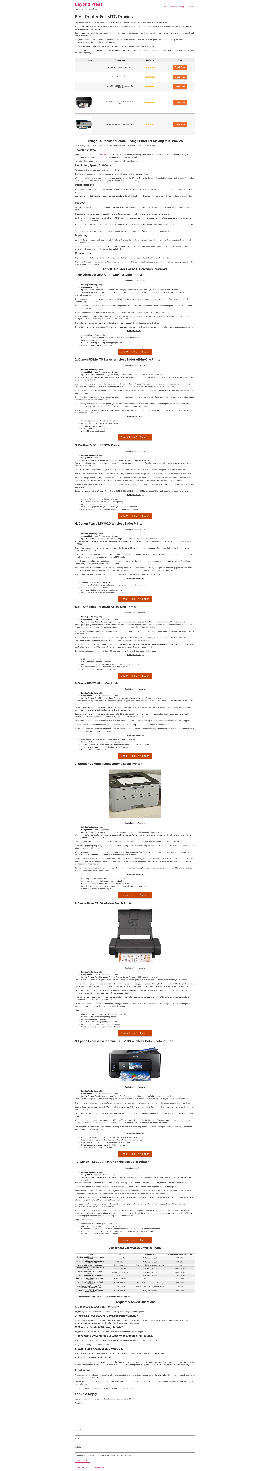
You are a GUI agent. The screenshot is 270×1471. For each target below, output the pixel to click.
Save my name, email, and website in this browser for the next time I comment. (108, 1455)
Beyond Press (88, 4)
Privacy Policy (100, 1467)
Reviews (174, 7)
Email (78, 1438)
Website (78, 1447)
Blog (182, 7)
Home (165, 7)
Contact (190, 7)
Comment (79, 1403)
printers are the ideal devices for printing (96, 154)
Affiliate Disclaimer (84, 1467)
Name (78, 1430)
